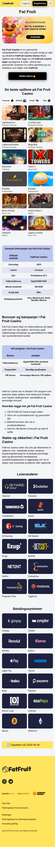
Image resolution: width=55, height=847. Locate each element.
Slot (45, 100)
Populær (6, 100)
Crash (32, 100)
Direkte (19, 100)
